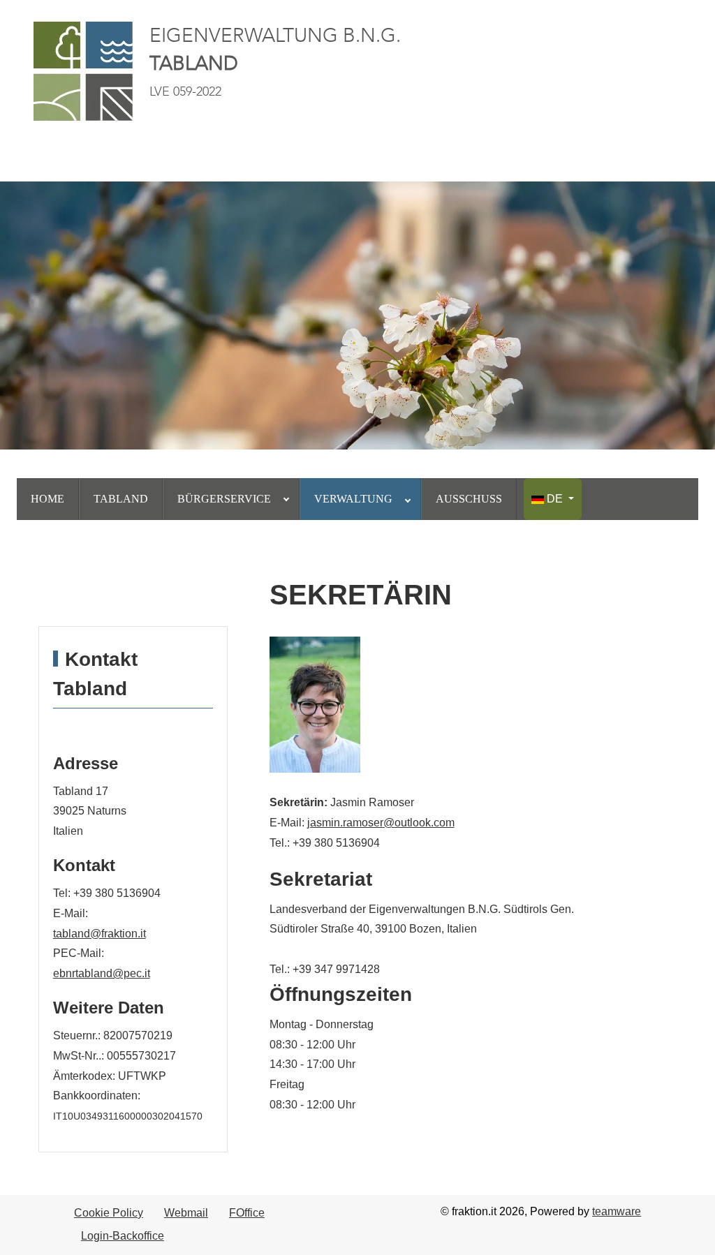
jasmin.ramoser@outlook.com (381, 823)
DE (555, 499)
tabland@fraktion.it (99, 934)
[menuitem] (48, 499)
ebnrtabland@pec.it (101, 973)
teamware (616, 1211)
